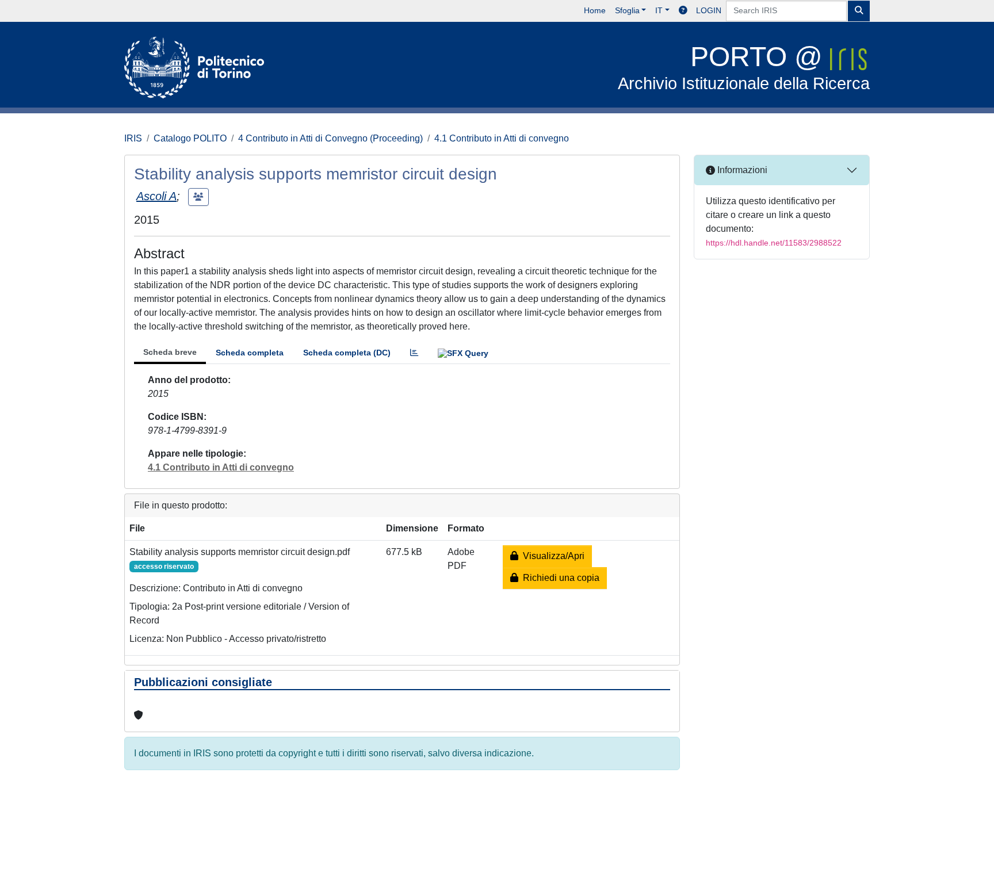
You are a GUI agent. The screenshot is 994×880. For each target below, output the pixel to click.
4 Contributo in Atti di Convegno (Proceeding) (330, 138)
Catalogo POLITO (190, 138)
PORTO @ (744, 67)
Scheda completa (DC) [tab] (347, 352)
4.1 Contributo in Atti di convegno (501, 138)
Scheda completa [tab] (250, 352)
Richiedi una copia (558, 578)
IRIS (133, 138)
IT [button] (659, 10)
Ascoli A (156, 196)
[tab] (414, 353)
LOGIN (708, 10)
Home (595, 10)
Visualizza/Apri (551, 556)
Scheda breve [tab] (170, 352)
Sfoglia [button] (627, 10)
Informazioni (741, 170)
